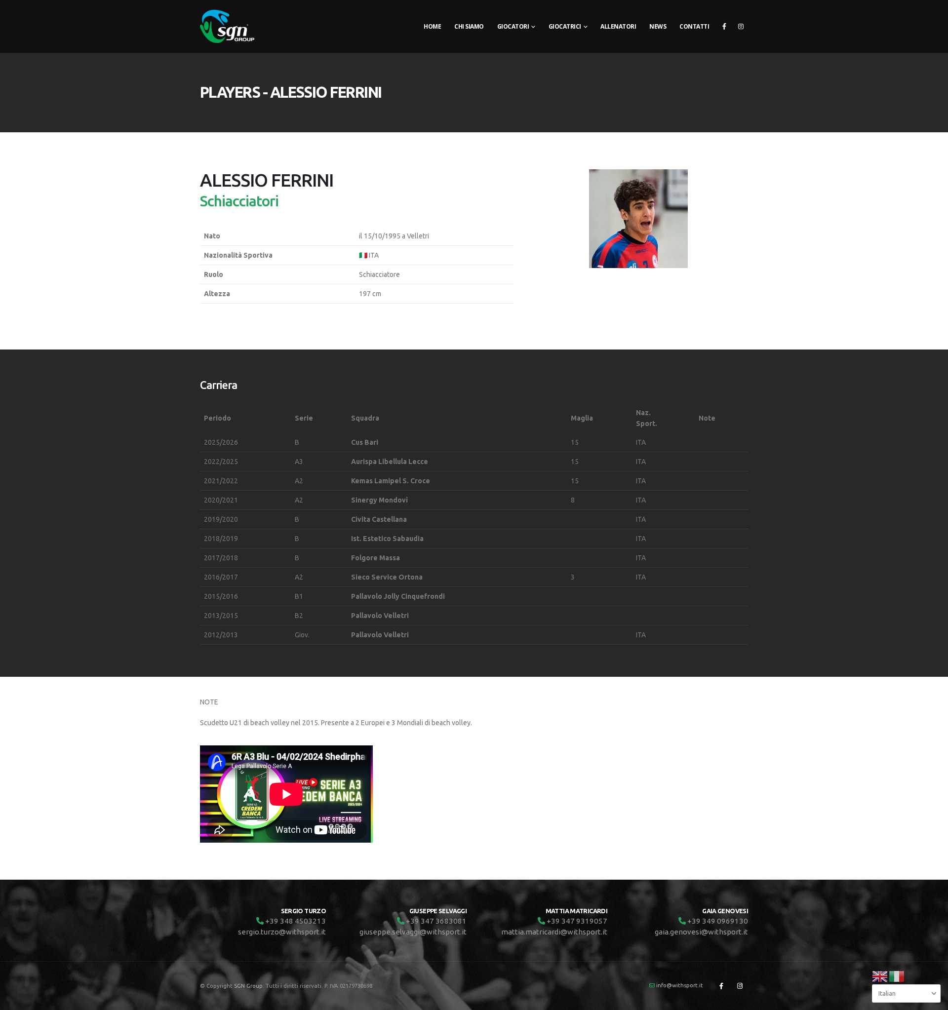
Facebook (721, 985)
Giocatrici (565, 26)
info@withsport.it (679, 985)
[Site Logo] (227, 26)
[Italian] (897, 975)
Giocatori (513, 26)
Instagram (739, 985)
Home (432, 26)
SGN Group (248, 985)
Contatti (694, 26)
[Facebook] (724, 26)
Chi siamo (469, 26)
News (657, 26)
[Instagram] (741, 26)
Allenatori (618, 26)
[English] (880, 975)
